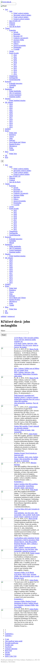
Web (10, 11)
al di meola (17, 343)
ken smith (34, 459)
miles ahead (18, 376)
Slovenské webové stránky (22, 15)
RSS (6, 157)
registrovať (11, 316)
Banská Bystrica (14, 144)
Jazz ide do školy (15, 26)
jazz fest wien (29, 513)
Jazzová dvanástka (19, 45)
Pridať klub (13, 133)
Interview (16, 42)
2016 (15, 66)
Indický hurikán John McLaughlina (26, 484)
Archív (11, 51)
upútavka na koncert (31, 517)
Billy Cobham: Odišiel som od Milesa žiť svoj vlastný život (26, 369)
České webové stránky (20, 17)
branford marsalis (30, 547)
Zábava (15, 43)
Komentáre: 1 (18, 482)
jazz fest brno (29, 549)
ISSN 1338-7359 (10, 656)
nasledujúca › (9, 634)
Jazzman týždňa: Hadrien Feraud (25, 601)
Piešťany (12, 140)
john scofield (26, 515)
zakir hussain (29, 488)
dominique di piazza (21, 603)
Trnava (11, 136)
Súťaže (15, 32)
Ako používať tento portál (13, 641)
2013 (15, 72)
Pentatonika (17, 47)
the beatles (23, 347)
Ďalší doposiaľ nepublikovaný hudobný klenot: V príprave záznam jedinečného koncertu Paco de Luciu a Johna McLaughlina (27, 398)
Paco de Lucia (27, 345)
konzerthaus (30, 486)
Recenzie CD (17, 36)
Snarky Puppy (19, 517)
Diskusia (12, 23)
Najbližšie (12, 85)
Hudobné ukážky (15, 97)
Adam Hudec (33, 407)
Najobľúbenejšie (14, 80)
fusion (24, 343)
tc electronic (25, 461)
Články (7, 28)
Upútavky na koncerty (20, 38)
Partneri (7, 654)
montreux (29, 403)
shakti (22, 488)
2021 (15, 57)
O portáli (16, 49)
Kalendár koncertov (15, 83)
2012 (15, 74)
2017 (15, 64)
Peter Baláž (34, 490)
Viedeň (11, 150)
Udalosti (12, 25)
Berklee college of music (22, 430)
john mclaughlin (19, 403)
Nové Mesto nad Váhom (17, 142)
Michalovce (13, 146)
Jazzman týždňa (18, 40)
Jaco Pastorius (19, 605)
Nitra (11, 138)
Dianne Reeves (19, 549)
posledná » (8, 635)
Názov (3, 331)
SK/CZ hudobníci (15, 93)
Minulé (11, 87)
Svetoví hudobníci (15, 95)
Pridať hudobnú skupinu (17, 100)
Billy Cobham (19, 372)
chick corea (28, 457)
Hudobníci (8, 89)
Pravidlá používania (11, 643)
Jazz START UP (14, 21)
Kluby (7, 131)
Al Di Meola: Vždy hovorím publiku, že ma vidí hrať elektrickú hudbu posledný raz (26, 339)
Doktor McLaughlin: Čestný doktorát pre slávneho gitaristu (26, 427)
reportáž (17, 488)
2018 (15, 62)
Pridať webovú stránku (21, 13)
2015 (15, 68)
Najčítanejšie (13, 78)
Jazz (6, 9)
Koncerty (8, 81)
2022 (15, 55)
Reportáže (16, 34)
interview (30, 343)
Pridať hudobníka (15, 91)
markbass (17, 461)
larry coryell (35, 576)
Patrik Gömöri (35, 553)
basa (15, 457)
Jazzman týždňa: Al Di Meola (24, 572)
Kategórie (12, 30)
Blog (6, 152)
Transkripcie (13, 76)
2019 (15, 61)
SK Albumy (9, 102)
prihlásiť (3, 316)
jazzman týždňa (29, 605)
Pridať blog (13, 153)
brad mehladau (19, 513)
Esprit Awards (14, 53)
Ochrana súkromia (11, 649)
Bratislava (12, 135)
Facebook (8, 647)
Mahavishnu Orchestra (29, 374)
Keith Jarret (35, 515)
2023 (11, 106)
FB (6, 155)
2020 (15, 59)
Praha (11, 148)
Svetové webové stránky (21, 19)
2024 (11, 104)
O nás (7, 639)
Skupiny (8, 98)
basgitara (21, 457)
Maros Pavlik (33, 349)
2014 (15, 70)
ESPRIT (8, 129)
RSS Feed (8, 650)
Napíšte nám (9, 645)
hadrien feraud (33, 603)
